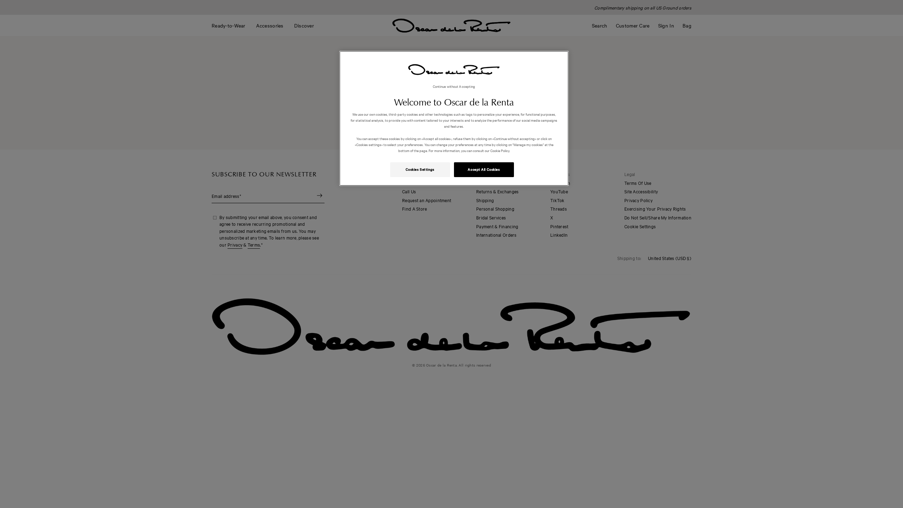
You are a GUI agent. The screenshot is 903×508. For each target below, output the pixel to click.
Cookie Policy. (500, 150)
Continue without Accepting (454, 86)
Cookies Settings (420, 169)
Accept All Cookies (484, 169)
